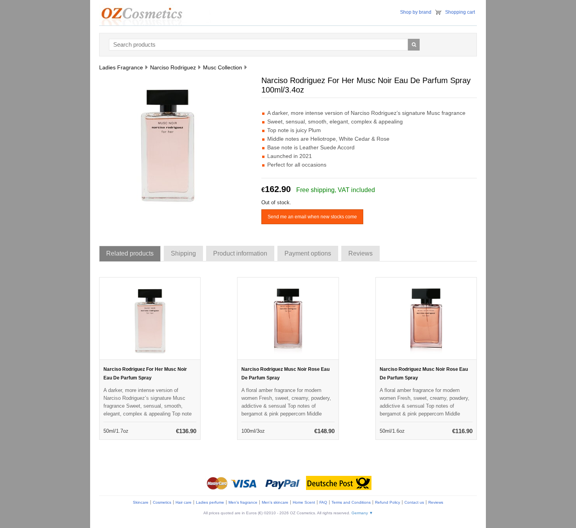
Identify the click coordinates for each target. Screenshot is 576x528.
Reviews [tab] (360, 253)
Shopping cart (460, 12)
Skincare (141, 502)
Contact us (414, 502)
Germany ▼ (362, 513)
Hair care (184, 502)
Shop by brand (415, 12)
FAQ (323, 502)
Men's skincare (275, 502)
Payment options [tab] (307, 253)
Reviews (435, 502)
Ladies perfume (210, 502)
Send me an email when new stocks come (312, 217)
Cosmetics (162, 502)
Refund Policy (387, 502)
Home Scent (304, 502)
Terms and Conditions (351, 502)
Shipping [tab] (183, 253)
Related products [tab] (130, 253)
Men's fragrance (242, 502)
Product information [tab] (240, 253)
